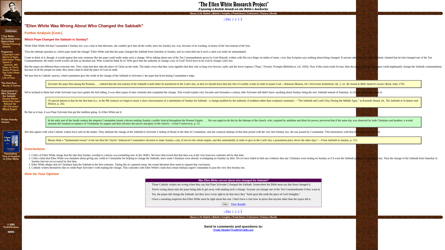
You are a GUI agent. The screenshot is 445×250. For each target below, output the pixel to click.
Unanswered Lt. (9, 91)
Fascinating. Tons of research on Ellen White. (11, 156)
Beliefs (216, 13)
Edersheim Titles (11, 59)
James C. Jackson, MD (10, 63)
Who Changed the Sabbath (8, 94)
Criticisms (11, 31)
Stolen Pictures (10, 70)
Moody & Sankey (11, 85)
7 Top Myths (7, 36)
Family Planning (11, 44)
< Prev (227, 19)
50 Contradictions (10, 39)
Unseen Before (10, 98)
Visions (264, 13)
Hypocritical (7, 41)
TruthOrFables (11, 227)
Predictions (239, 13)
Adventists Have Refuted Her (11, 102)
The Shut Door (9, 83)
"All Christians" (10, 106)
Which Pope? (9, 109)
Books (273, 13)
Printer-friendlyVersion (9, 120)
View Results (238, 204)
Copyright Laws (10, 54)
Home (193, 13)
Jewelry (6, 46)
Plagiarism (7, 52)
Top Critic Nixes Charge (10, 74)
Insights (226, 13)
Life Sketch (204, 13)
